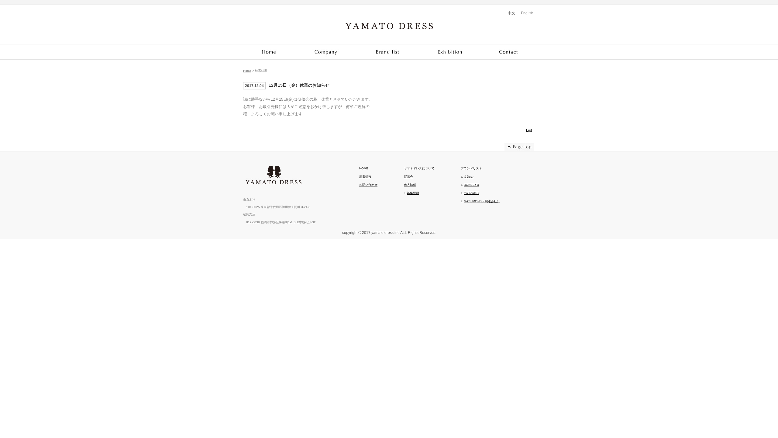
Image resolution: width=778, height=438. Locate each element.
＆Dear (468, 176)
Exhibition (450, 51)
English (527, 13)
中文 (511, 13)
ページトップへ (519, 147)
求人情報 (410, 184)
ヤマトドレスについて (419, 168)
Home (269, 51)
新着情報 (365, 176)
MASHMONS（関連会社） (482, 201)
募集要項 (413, 193)
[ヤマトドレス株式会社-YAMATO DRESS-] (389, 31)
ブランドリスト (471, 168)
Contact (508, 51)
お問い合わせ (368, 184)
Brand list (387, 51)
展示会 (408, 176)
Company (325, 51)
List (529, 130)
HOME (363, 168)
